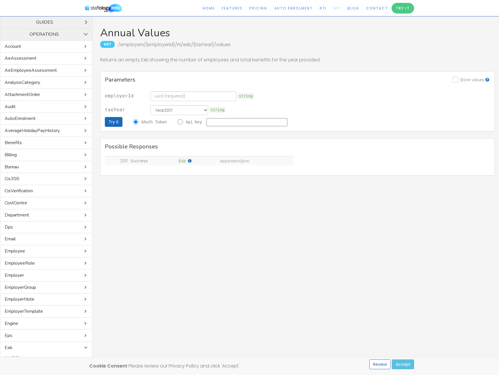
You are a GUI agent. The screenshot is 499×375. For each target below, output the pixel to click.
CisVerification (19, 191)
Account (13, 46)
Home (209, 8)
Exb (8, 347)
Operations (44, 34)
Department (17, 215)
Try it (114, 122)
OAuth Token (154, 122)
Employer (14, 275)
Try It (403, 8)
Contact (377, 8)
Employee (15, 251)
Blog (353, 8)
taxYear (115, 109)
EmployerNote (19, 299)
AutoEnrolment (20, 118)
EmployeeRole (20, 263)
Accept (403, 364)
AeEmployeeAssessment (31, 70)
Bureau (12, 167)
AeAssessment (20, 58)
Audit (10, 106)
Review (380, 364)
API (337, 8)
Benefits (13, 143)
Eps (8, 335)
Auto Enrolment (293, 8)
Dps (9, 227)
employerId (119, 96)
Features (232, 8)
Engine (11, 323)
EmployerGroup (20, 287)
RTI (323, 8)
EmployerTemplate (24, 311)
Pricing (258, 8)
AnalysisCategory (22, 82)
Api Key (194, 122)
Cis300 (12, 179)
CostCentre (16, 203)
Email (10, 239)
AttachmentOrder (22, 94)
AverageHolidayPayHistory (32, 130)
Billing (11, 155)
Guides (44, 22)
